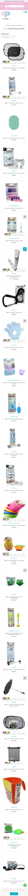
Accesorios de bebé (14, 205)
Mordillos (14, 345)
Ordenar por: (5, 34)
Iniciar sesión (19, 3)
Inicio (5, 28)
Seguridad (14, 65)
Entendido (14, 893)
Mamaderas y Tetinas (14, 630)
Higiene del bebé (14, 416)
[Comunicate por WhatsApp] (25, 885)
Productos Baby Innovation (14, 380)
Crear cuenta (12, 3)
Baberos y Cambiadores (14, 523)
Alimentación (14, 558)
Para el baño (14, 135)
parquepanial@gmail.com (17, 8)
